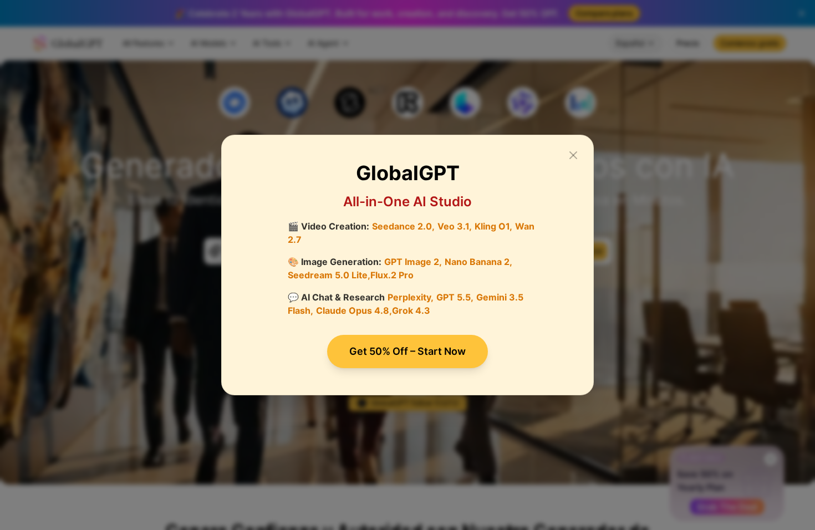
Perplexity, (411, 297)
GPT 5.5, (454, 297)
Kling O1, (493, 226)
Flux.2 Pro (392, 275)
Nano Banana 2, (478, 261)
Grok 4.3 (411, 310)
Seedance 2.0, (403, 226)
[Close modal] (573, 155)
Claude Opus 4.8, (354, 310)
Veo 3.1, (454, 226)
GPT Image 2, (413, 261)
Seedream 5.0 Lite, (329, 275)
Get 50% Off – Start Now (407, 351)
